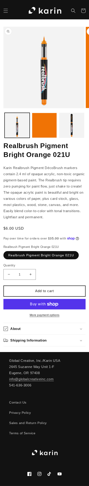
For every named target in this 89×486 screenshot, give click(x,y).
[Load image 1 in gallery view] (17, 125)
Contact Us (17, 402)
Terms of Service (22, 433)
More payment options (45, 315)
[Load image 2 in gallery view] (44, 125)
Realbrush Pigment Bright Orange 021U (41, 255)
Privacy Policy (20, 412)
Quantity (9, 265)
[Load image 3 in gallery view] (71, 125)
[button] (6, 11)
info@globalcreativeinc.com (31, 379)
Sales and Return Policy (28, 423)
